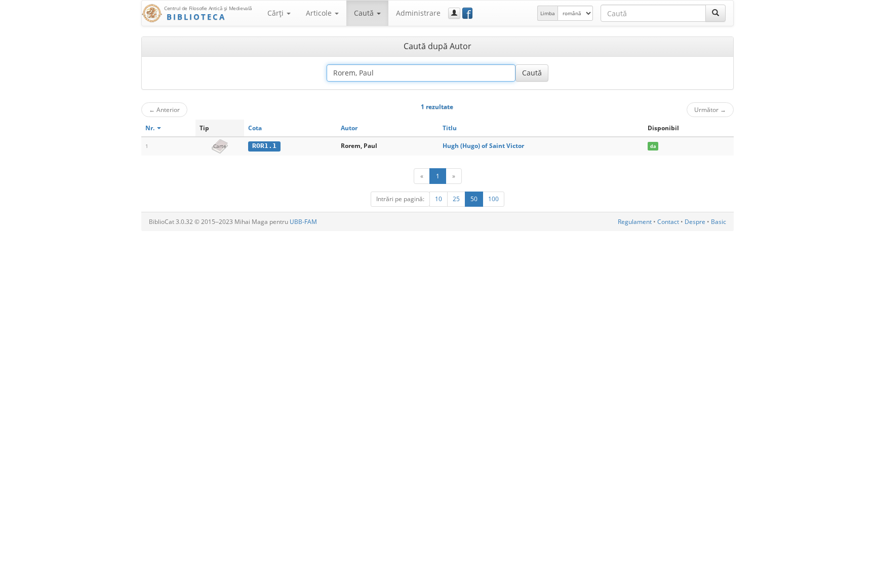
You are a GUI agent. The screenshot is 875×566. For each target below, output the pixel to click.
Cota (255, 128)
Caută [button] (365, 13)
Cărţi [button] (276, 13)
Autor (349, 128)
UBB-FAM (303, 221)
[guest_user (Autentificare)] (454, 13)
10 (438, 199)
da (653, 146)
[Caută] (715, 13)
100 (493, 199)
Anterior (164, 109)
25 (456, 199)
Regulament (635, 221)
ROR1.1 (264, 145)
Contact (668, 221)
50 (474, 199)
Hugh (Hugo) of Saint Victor (483, 145)
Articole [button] (320, 13)
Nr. (150, 128)
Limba (547, 13)
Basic (718, 221)
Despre (695, 221)
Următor (710, 109)
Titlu (450, 128)
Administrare (418, 13)
